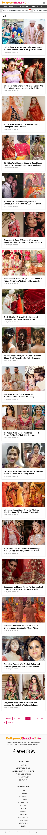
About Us (23, 765)
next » (10, 722)
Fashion (23, 811)
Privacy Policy (23, 777)
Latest (23, 790)
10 (19, 718)
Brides (23, 808)
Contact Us (23, 780)
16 (4, 722)
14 (37, 718)
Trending (23, 793)
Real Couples (23, 817)
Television (23, 799)
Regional (23, 805)
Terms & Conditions (23, 774)
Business (23, 814)
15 (42, 718)
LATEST (4, 6)
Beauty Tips (23, 823)
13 (32, 718)
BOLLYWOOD (23, 6)
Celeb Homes (23, 820)
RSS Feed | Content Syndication (23, 771)
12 (28, 718)
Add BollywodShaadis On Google (16, 11)
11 (23, 718)
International (23, 802)
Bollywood (23, 796)
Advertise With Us (23, 768)
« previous (7, 718)
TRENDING (13, 6)
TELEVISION (34, 6)
